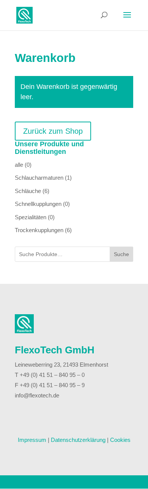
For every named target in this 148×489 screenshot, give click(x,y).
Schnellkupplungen (38, 204)
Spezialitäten (30, 217)
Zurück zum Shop (53, 131)
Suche (121, 254)
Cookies (120, 440)
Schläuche (28, 191)
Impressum (32, 440)
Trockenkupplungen (39, 230)
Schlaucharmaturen (39, 177)
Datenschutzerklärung (78, 440)
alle (19, 164)
